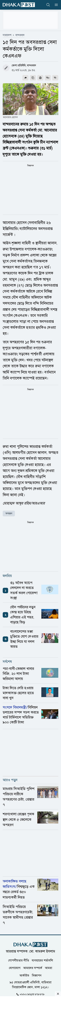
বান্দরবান (19, 35)
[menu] (55, 5)
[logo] (19, 4)
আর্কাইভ (24, 975)
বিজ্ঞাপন (37, 975)
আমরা (48, 968)
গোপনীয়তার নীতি (18, 960)
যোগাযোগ (15, 968)
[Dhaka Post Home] (30, 944)
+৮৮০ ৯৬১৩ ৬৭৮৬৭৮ (32, 994)
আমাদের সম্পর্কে (32, 968)
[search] (48, 5)
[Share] (25, 78)
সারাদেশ (7, 35)
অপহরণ (8, 513)
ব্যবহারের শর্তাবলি (42, 960)
